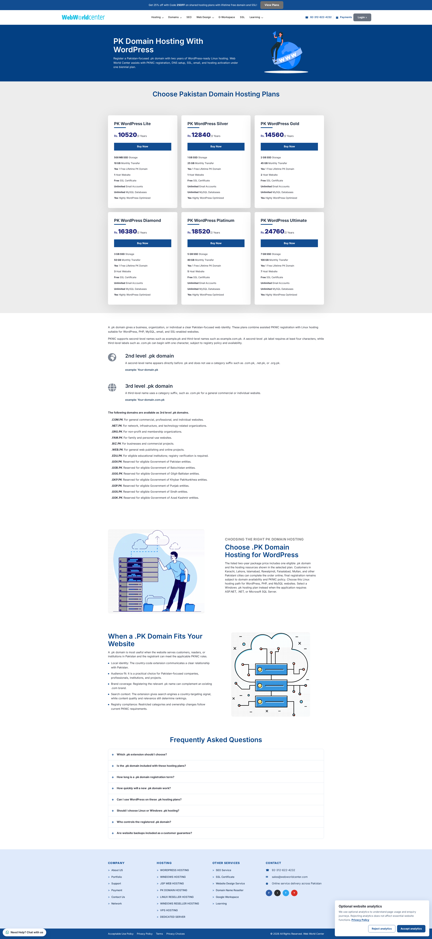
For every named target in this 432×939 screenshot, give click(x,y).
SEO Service (223, 870)
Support (116, 883)
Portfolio (116, 876)
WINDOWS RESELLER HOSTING (179, 903)
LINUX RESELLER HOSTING (177, 897)
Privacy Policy (145, 933)
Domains (173, 17)
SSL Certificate (225, 876)
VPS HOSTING (169, 910)
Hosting (156, 17)
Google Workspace (227, 897)
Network (116, 903)
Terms (159, 933)
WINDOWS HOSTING (173, 876)
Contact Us (118, 897)
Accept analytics (411, 928)
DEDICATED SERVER (172, 916)
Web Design (203, 17)
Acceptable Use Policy (120, 933)
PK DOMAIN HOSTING (173, 890)
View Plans (272, 5)
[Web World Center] (85, 17)
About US (117, 870)
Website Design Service (230, 883)
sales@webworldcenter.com (290, 876)
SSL (242, 17)
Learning (255, 17)
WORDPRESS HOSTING (174, 870)
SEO (189, 17)
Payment (116, 890)
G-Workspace (227, 17)
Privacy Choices (175, 933)
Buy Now (142, 146)
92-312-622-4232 (283, 870)
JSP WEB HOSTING (172, 883)
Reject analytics (382, 928)
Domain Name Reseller (230, 890)
